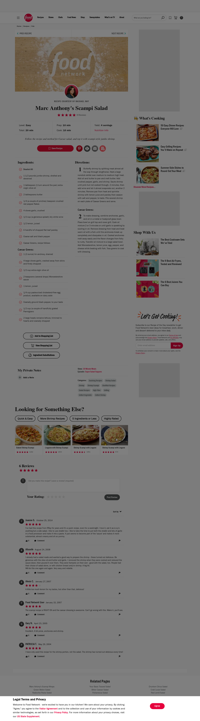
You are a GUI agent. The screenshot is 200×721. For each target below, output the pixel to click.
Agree (157, 706)
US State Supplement (28, 717)
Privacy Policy (61, 713)
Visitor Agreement (48, 709)
